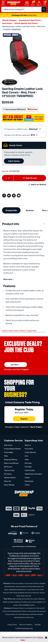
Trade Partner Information (33, 474)
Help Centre (8, 445)
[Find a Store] (33, 2)
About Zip (7, 481)
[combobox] (7, 178)
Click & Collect (30, 470)
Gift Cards (28, 463)
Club (26, 456)
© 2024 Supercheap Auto (24, 628)
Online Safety (8, 452)
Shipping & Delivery (10, 459)
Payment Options (10, 477)
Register (24, 418)
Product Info (11, 210)
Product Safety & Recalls (12, 449)
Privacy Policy (12, 624)
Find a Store (29, 449)
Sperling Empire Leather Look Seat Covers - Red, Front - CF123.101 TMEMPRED (23, 28)
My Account (8, 467)
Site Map (38, 624)
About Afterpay (9, 485)
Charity (27, 485)
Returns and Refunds (11, 463)
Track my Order (9, 470)
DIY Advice (8, 474)
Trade (26, 459)
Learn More (39, 119)
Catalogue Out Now (24, 15)
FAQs (6, 456)
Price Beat (28, 467)
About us (28, 445)
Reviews (30, 210)
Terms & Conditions (26, 624)
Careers (27, 477)
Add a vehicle (14, 161)
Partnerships (29, 481)
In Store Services (30, 452)
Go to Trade (35, 427)
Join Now (14, 364)
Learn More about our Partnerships (24, 546)
